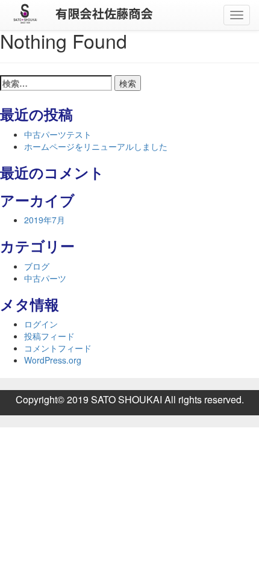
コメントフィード (58, 348)
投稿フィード (49, 336)
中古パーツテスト (58, 134)
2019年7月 (44, 220)
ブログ (36, 266)
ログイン (41, 324)
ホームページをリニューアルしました (95, 146)
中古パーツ (45, 278)
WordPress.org (52, 360)
